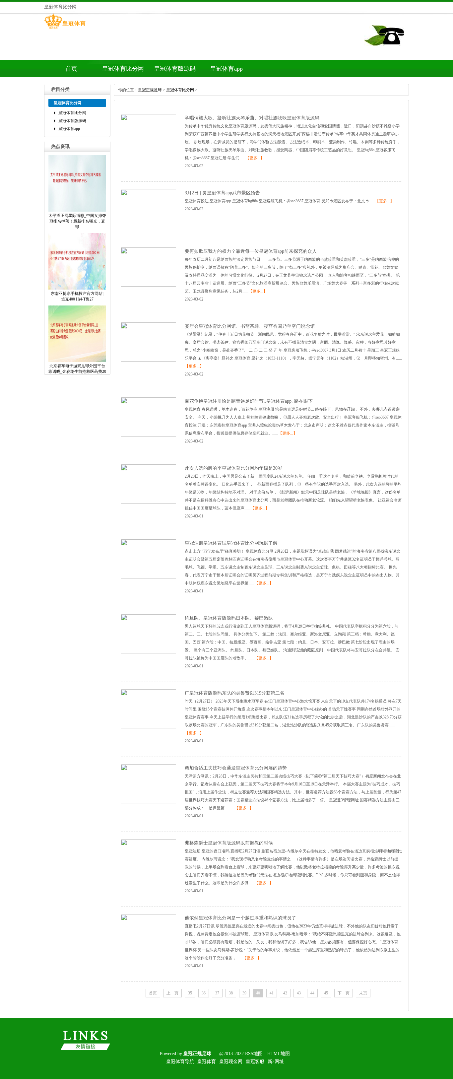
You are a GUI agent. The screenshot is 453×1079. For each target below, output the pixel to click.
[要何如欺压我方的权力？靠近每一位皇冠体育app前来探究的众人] (148, 285)
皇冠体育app (226, 68)
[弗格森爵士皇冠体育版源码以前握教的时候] (148, 877)
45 (326, 993)
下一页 (344, 993)
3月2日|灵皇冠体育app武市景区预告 (222, 192)
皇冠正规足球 (150, 90)
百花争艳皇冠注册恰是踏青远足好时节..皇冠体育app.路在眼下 (249, 401)
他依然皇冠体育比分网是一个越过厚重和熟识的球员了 (240, 917)
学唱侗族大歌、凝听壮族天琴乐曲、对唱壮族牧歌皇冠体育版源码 (252, 117)
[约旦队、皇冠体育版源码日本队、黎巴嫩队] (148, 652)
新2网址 (276, 1061)
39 (244, 993)
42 (285, 993)
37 (217, 993)
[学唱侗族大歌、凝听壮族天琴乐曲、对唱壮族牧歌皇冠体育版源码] (148, 152)
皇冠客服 (255, 1061)
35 (190, 993)
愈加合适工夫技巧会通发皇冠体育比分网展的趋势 (236, 768)
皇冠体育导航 (180, 1061)
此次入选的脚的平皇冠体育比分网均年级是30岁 (233, 468)
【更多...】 (254, 158)
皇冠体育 (206, 1061)
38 (231, 993)
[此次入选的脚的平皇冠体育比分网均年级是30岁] (148, 502)
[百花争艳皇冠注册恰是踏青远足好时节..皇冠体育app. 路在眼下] (148, 435)
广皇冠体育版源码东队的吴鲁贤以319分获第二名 (235, 693)
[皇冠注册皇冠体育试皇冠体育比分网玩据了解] (148, 577)
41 (272, 993)
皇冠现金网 (230, 1061)
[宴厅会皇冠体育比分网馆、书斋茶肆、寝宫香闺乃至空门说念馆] (148, 360)
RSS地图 (254, 1053)
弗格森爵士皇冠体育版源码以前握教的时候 (229, 843)
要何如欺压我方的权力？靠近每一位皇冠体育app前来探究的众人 (251, 251)
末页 (363, 993)
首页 (71, 68)
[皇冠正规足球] (65, 29)
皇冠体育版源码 (175, 68)
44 (312, 993)
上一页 (172, 993)
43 (299, 993)
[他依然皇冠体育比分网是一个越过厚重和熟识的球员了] (148, 952)
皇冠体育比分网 (123, 68)
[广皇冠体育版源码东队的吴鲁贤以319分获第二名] (148, 727)
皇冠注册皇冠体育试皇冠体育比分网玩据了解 (231, 543)
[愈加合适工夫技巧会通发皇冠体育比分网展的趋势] (148, 802)
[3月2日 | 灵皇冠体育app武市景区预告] (148, 227)
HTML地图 (278, 1053)
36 (204, 993)
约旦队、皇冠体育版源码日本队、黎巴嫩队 (229, 618)
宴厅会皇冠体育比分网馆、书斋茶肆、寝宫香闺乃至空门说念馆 (250, 326)
